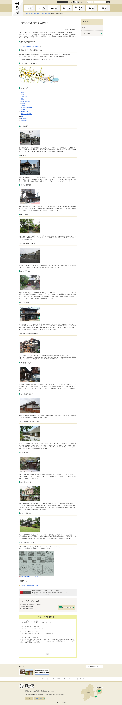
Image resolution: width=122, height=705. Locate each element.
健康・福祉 (54, 8)
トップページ (27, 13)
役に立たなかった (45, 628)
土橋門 (22, 116)
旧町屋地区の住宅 (25, 101)
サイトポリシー (41, 678)
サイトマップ (72, 678)
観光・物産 (44, 13)
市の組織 (28, 698)
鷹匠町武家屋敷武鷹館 (26, 114)
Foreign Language (62, 2)
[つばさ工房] (26, 671)
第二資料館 (24, 118)
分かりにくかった (48, 633)
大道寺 (22, 99)
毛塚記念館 (24, 96)
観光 (49, 13)
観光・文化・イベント (79, 8)
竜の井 (22, 94)
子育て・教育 (66, 8)
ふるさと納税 (86, 33)
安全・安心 (29, 8)
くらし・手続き (41, 8)
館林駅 (22, 92)
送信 (48, 654)
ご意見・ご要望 (38, 698)
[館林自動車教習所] (42, 671)
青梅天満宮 (24, 103)
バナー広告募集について (94, 666)
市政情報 (91, 8)
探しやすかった (28, 622)
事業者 (104, 8)
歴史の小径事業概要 (30, 46)
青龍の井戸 (24, 109)
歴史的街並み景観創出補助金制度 (29, 585)
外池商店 (23, 105)
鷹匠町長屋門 (24, 111)
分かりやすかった (28, 633)
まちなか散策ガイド (30, 576)
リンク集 (82, 678)
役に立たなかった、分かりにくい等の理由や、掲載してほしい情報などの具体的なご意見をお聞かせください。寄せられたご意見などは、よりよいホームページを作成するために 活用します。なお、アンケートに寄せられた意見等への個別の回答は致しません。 (47, 641)
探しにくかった (47, 622)
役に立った (27, 628)
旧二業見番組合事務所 (26, 107)
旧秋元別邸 (24, 120)
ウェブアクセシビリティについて (57, 678)
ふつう (37, 622)
